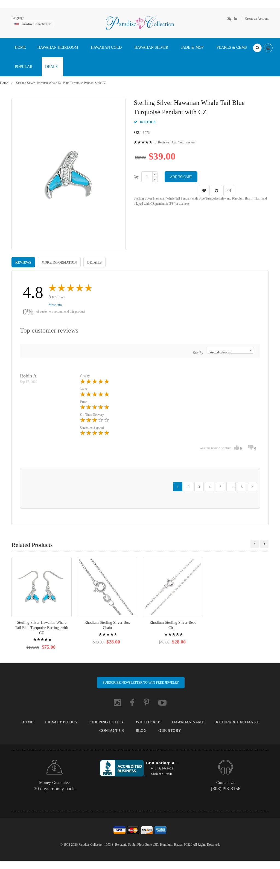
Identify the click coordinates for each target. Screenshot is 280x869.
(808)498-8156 (225, 788)
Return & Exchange (237, 722)
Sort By (198, 353)
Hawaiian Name (188, 722)
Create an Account (257, 19)
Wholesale (148, 722)
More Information (59, 262)
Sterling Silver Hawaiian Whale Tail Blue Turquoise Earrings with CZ (41, 627)
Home (4, 83)
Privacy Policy (61, 722)
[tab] (23, 262)
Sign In (232, 19)
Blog (141, 731)
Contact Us (111, 731)
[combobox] (257, 48)
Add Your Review (183, 142)
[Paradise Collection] (140, 23)
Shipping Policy (106, 722)
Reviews (23, 262)
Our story (169, 731)
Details (94, 262)
